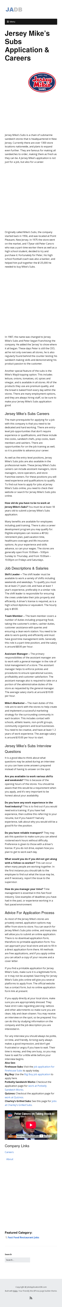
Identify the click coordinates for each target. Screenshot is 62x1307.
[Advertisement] (31, 127)
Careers (9, 1152)
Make (15, 1291)
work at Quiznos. (14, 1097)
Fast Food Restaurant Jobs (23, 1237)
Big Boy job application (37, 1074)
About (9, 1159)
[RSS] (31, 1298)
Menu (12, 21)
